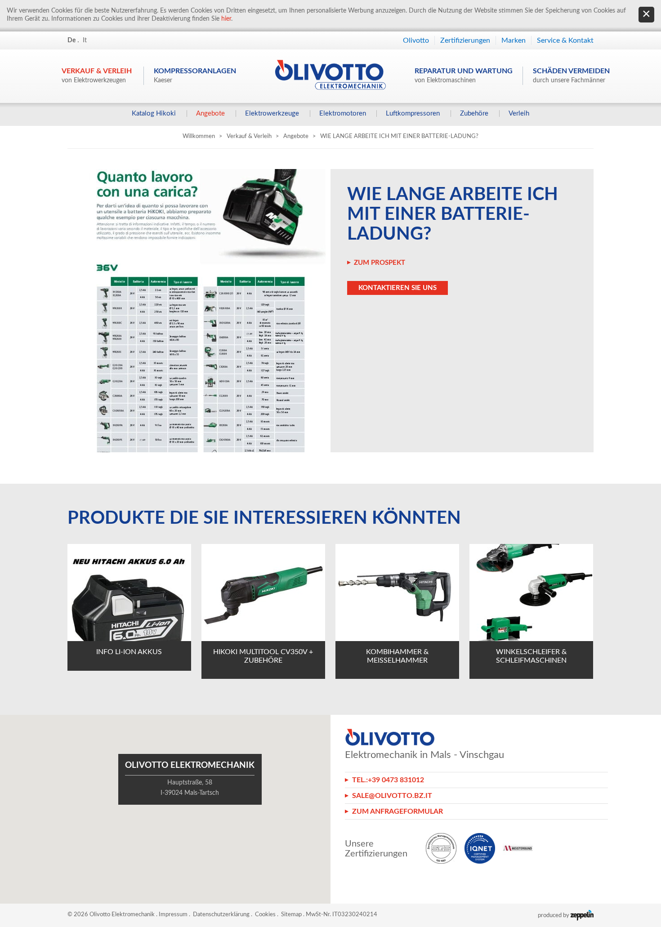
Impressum (173, 915)
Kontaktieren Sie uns (397, 288)
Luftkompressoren (413, 113)
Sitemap (291, 915)
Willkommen (199, 136)
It (85, 40)
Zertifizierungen (465, 40)
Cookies (265, 915)
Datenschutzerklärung (221, 915)
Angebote (210, 113)
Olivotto (416, 40)
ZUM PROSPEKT (379, 262)
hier (226, 19)
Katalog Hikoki (154, 113)
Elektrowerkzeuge (272, 113)
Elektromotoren (342, 113)
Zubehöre (474, 113)
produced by (554, 915)
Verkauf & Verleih (97, 75)
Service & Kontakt (565, 40)
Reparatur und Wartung (464, 75)
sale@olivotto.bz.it (392, 795)
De (71, 40)
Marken (513, 40)
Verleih (519, 113)
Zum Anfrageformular (397, 811)
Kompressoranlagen (195, 75)
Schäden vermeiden (571, 75)
